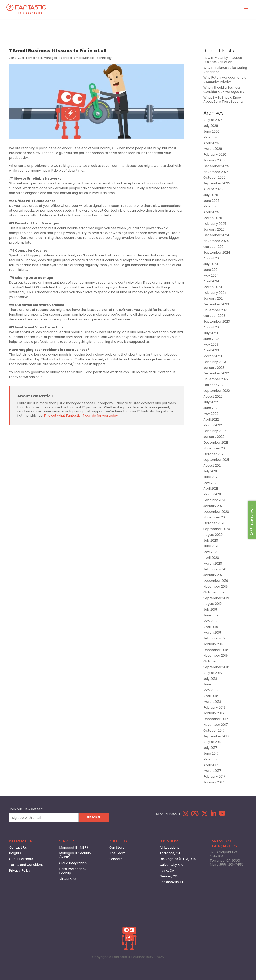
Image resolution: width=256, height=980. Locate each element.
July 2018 (210, 678)
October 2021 (213, 454)
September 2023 (216, 321)
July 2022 (210, 402)
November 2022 (215, 379)
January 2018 (213, 713)
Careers (115, 859)
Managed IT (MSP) (73, 847)
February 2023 (214, 362)
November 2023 (215, 310)
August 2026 (213, 120)
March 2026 (212, 148)
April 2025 (211, 212)
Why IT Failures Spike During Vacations (225, 69)
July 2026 (210, 125)
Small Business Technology (93, 58)
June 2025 (211, 200)
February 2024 (214, 292)
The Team (117, 853)
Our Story (116, 847)
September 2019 (216, 598)
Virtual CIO (67, 878)
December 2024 (216, 235)
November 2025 (216, 172)
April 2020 (211, 557)
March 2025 (212, 218)
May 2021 (210, 483)
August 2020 (213, 534)
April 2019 (210, 627)
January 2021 (213, 506)
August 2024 (213, 258)
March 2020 (212, 563)
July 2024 (210, 264)
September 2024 (216, 252)
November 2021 (215, 448)
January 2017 (213, 782)
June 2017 (211, 753)
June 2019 (210, 615)
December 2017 (215, 719)
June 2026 (211, 131)
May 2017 (210, 759)
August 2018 (212, 673)
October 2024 (214, 246)
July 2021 (210, 471)
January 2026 (214, 160)
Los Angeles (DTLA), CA (178, 859)
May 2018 (210, 690)
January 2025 (214, 229)
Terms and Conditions (26, 864)
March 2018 (212, 701)
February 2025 (214, 223)
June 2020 (211, 546)
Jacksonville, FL (171, 882)
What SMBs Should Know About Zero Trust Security (223, 99)
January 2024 (214, 298)
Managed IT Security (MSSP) (75, 855)
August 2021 (212, 465)
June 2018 (211, 684)
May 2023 (210, 344)
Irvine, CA (167, 870)
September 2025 (216, 183)
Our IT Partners (21, 859)
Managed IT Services (58, 58)
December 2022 (216, 373)
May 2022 (210, 413)
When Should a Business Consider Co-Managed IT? (224, 89)
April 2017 (210, 765)
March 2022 (212, 425)
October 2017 (214, 730)
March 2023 (212, 356)
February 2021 (214, 500)
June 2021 (210, 477)
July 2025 (210, 195)
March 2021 (212, 494)
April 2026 (211, 143)
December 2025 (216, 166)
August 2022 (212, 396)
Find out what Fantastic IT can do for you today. (81, 415)
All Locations (169, 847)
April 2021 (210, 488)
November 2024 (216, 241)
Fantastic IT (34, 58)
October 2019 (213, 592)
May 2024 (211, 275)
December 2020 (216, 511)
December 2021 (215, 442)
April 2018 (210, 696)
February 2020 (214, 569)
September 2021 (216, 459)
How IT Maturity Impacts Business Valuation (222, 59)
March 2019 (212, 632)
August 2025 (213, 189)
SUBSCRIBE (94, 817)
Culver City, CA (171, 864)
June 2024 (211, 269)
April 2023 (211, 350)
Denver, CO (169, 876)
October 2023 (214, 315)
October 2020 (214, 523)
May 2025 (210, 206)
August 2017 (212, 742)
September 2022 (216, 390)
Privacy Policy (20, 870)
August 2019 (212, 603)
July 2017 (210, 747)
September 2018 (216, 667)
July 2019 (210, 609)
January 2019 (213, 644)
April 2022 (211, 419)
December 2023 (216, 304)
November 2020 (216, 517)
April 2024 (211, 281)
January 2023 (213, 367)
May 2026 (210, 137)
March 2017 (212, 770)
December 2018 (215, 650)
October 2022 (214, 385)
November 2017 (215, 724)
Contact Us (18, 847)
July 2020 (210, 540)
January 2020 (214, 575)
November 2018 (215, 655)
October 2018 (214, 661)
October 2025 (214, 177)
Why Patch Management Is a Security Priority (224, 79)
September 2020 (216, 529)
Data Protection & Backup (73, 871)
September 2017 (216, 736)
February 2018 (214, 707)
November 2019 (215, 586)
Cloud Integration (73, 863)
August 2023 (212, 327)
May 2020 (210, 552)
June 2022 (211, 408)
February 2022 (214, 431)
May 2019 (210, 621)
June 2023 (211, 339)
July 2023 (210, 333)
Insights (15, 853)
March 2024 (212, 287)
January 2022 (213, 436)
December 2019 (215, 580)
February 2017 (214, 776)
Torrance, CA (170, 853)
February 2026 (214, 154)
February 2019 (214, 638)
